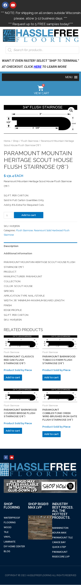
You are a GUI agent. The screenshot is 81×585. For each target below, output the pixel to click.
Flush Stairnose (29, 141)
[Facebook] (5, 5)
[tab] (40, 246)
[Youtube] (13, 5)
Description (11, 245)
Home (7, 141)
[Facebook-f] (6, 457)
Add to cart (28, 215)
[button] (69, 77)
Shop (15, 141)
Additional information (18, 253)
